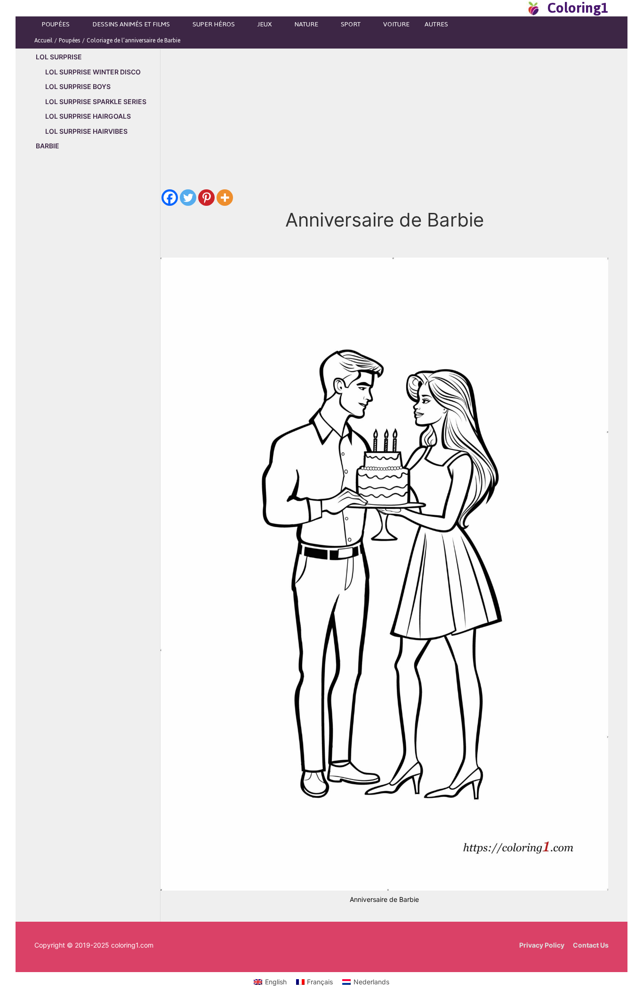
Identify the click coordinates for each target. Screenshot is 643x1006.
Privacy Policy (541, 945)
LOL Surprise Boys (78, 86)
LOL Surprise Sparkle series (95, 101)
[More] (225, 197)
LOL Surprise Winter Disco (93, 72)
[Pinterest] (206, 197)
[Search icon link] (516, 8)
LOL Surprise (59, 57)
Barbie (47, 146)
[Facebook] (169, 197)
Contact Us (591, 945)
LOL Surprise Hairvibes (86, 131)
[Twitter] (188, 197)
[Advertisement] (97, 319)
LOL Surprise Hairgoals (88, 116)
